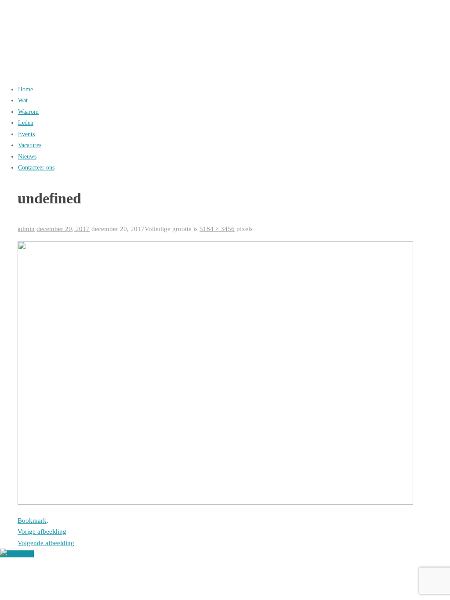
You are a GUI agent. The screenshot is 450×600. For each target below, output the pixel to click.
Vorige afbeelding (42, 531)
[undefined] (215, 502)
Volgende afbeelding (46, 542)
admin (26, 228)
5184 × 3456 (217, 228)
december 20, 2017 (63, 228)
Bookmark (32, 520)
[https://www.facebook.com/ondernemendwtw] (17, 553)
